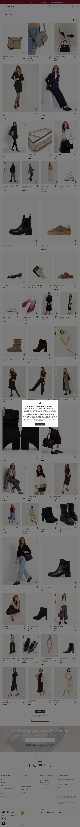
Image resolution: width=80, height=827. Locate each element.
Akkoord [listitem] (40, 424)
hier (33, 416)
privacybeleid (41, 420)
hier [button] (37, 417)
